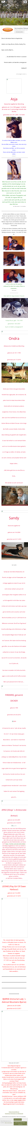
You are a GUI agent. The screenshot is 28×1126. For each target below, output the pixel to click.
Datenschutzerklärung (14, 1111)
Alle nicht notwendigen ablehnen (20, 1123)
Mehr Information (8, 1122)
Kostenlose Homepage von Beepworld (14, 1113)
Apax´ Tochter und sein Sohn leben (15, 844)
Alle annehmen (17, 1119)
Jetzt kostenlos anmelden (19, 31)
